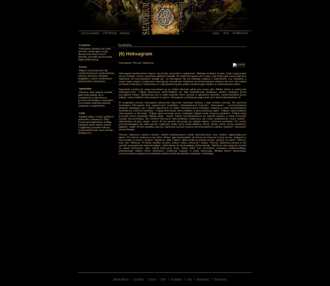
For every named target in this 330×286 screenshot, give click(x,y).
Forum (123, 33)
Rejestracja (220, 279)
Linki (214, 33)
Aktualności (87, 33)
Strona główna (121, 279)
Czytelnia (107, 33)
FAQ (225, 33)
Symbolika (238, 33)
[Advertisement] (96, 201)
